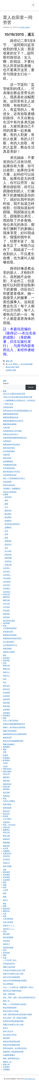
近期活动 (6, 822)
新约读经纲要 (8, 937)
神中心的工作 (8, 1031)
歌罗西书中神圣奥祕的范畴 (13, 1021)
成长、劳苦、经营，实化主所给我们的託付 (19, 997)
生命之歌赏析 (8, 922)
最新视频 (6, 842)
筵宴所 (5, 755)
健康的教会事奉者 (10, 424)
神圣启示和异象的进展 (11, 1045)
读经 (4, 931)
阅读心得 (6, 1064)
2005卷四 (7, 578)
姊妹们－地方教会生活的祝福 (14, 727)
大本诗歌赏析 (8, 919)
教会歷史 (7, 514)
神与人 (5, 900)
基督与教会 (7, 804)
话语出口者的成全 (10, 492)
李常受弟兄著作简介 (11, 524)
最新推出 (6, 830)
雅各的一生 (7, 1062)
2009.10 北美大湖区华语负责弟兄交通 (17, 397)
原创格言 (6, 789)
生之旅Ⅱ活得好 (8, 642)
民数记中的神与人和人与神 (13, 1025)
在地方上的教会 (9, 801)
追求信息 (6, 617)
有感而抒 (7, 521)
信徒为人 (6, 672)
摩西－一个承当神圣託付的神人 (15, 1004)
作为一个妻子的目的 (10, 721)
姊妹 (5, 504)
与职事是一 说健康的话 (11, 488)
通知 (4, 955)
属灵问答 (7, 511)
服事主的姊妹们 (9, 744)
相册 (4, 885)
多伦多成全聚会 (9, 451)
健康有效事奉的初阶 (10, 414)
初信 (5, 500)
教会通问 (7, 517)
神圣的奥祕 (7, 648)
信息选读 (7, 497)
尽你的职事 (7, 482)
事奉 (4, 391)
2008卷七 (7, 588)
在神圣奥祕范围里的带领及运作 (15, 438)
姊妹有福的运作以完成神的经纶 (15, 734)
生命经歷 (6, 693)
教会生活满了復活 (12, 367)
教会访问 (6, 814)
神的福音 (6, 1038)
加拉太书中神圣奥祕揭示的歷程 (15, 980)
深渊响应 (7, 527)
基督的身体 (7, 808)
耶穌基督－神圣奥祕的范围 (13, 1052)
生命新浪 (6, 880)
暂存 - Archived (9, 825)
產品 (4, 882)
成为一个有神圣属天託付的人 (14, 478)
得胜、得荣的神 (9, 994)
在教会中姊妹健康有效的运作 (14, 724)
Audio (5, 763)
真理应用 (6, 699)
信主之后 (6, 774)
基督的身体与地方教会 (11, 444)
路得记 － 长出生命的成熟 (23, 364)
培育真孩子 (7, 441)
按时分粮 (6, 787)
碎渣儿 (5, 1028)
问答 (4, 663)
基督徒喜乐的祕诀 (10, 635)
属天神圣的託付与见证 (11, 472)
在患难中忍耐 (11, 370)
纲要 (4, 906)
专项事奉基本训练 (10, 465)
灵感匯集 (6, 1069)
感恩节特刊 (7, 769)
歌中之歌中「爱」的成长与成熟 (15, 1018)
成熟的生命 (7, 784)
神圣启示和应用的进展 (11, 1041)
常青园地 (6, 758)
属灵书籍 (6, 600)
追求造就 (6, 953)
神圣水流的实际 (9, 485)
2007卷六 (7, 585)
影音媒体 (6, 760)
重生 (4, 655)
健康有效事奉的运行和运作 (13, 421)
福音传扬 (6, 703)
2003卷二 (7, 571)
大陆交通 (6, 455)
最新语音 (6, 846)
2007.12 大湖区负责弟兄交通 (14, 394)
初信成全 (6, 658)
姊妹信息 (6, 597)
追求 (4, 950)
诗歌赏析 (7, 555)
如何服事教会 (8, 461)
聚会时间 (6, 909)
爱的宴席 (6, 872)
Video (5, 766)
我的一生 (6, 1001)
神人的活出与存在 (10, 1035)
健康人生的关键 (9, 967)
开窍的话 (6, 859)
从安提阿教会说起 (10, 475)
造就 (4, 958)
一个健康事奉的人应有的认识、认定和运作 (19, 400)
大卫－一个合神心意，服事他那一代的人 (18, 987)
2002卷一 (7, 568)
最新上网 (9, 361)
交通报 (5, 494)
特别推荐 (6, 875)
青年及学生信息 (9, 621)
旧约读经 (6, 941)
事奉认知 (6, 665)
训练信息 (6, 614)
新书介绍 (6, 832)
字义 (5, 507)
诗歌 (4, 870)
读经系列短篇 (8, 947)
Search (6, 383)
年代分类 (6, 604)
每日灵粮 (6, 792)
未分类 (5, 848)
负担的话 (7, 561)
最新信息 (6, 839)
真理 (5, 534)
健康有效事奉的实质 (10, 417)
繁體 (4, 381)
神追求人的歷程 (9, 652)
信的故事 (6, 623)
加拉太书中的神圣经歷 (11, 977)
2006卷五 (7, 582)
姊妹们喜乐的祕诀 (10, 731)
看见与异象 (7, 866)
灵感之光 (6, 863)
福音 (5, 538)
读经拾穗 (7, 558)
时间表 (5, 816)
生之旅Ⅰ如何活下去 (10, 645)
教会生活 (6, 686)
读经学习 (6, 944)
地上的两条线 (8, 984)
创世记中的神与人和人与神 (13, 974)
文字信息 (6, 607)
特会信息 (6, 610)
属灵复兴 (6, 777)
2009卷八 (7, 592)
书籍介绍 (6, 827)
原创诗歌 (6, 660)
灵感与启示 (7, 853)
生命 (5, 531)
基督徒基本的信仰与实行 (12, 638)
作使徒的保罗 (8, 407)
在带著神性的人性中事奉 (12, 431)
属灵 (4, 749)
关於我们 (6, 1067)
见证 (5, 548)
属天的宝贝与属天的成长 (12, 991)
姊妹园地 (6, 747)
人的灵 (5, 890)
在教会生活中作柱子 (10, 434)
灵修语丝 (6, 796)
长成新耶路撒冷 (9, 1055)
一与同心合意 (8, 404)
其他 (4, 679)
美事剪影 (7, 541)
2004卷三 (7, 575)
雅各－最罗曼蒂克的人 (11, 1058)
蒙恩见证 (6, 911)
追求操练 (6, 709)
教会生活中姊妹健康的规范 (13, 741)
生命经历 (6, 696)
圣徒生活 (7, 544)
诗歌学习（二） (9, 929)
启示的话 (6, 856)
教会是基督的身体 (10, 1008)
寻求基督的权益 (9, 468)
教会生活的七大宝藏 (10, 1011)
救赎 (4, 897)
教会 (4, 798)
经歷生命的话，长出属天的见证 (15, 1048)
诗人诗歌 (7, 551)
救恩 (4, 893)
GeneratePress (29, 1079)
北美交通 (6, 428)
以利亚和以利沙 (9, 964)
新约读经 (6, 934)
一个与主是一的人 (10, 960)
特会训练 (6, 877)
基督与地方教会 (9, 448)
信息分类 (6, 594)
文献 (4, 752)
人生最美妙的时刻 (10, 628)
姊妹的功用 (7, 737)
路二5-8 (9, 364)
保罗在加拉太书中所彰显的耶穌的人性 (17, 411)
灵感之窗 (7, 565)
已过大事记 (7, 819)
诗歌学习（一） (9, 925)
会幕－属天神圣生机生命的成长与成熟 (17, 1014)
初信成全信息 (8, 632)
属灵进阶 (6, 781)
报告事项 (6, 715)
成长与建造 (7, 771)
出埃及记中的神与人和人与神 (14, 970)
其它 (4, 682)
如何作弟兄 (7, 458)
